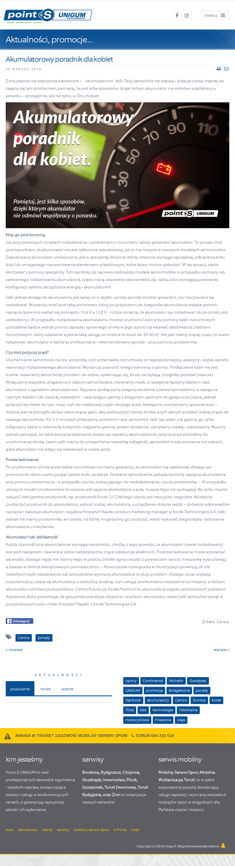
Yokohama (188, 709)
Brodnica (90, 772)
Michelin (176, 680)
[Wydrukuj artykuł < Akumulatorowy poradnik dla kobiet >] (219, 68)
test (143, 709)
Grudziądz (91, 779)
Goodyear (198, 680)
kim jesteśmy (24, 759)
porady (202, 690)
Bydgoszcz (111, 772)
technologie (162, 709)
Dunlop (199, 700)
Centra (181, 700)
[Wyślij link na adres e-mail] (226, 68)
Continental (153, 680)
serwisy (92, 759)
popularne (20, 688)
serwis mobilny (179, 759)
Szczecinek (92, 787)
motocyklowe (137, 720)
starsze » (221, 649)
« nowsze (14, 649)
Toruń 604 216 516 (154, 735)
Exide (216, 700)
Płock (131, 779)
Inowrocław (114, 779)
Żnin (116, 794)
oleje (181, 720)
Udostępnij (21, 621)
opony (131, 680)
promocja (154, 690)
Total (130, 709)
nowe (45, 688)
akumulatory (158, 700)
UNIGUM (133, 690)
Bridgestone (179, 690)
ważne (67, 688)
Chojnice (131, 772)
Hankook (133, 700)
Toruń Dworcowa (120, 787)
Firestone (163, 720)
